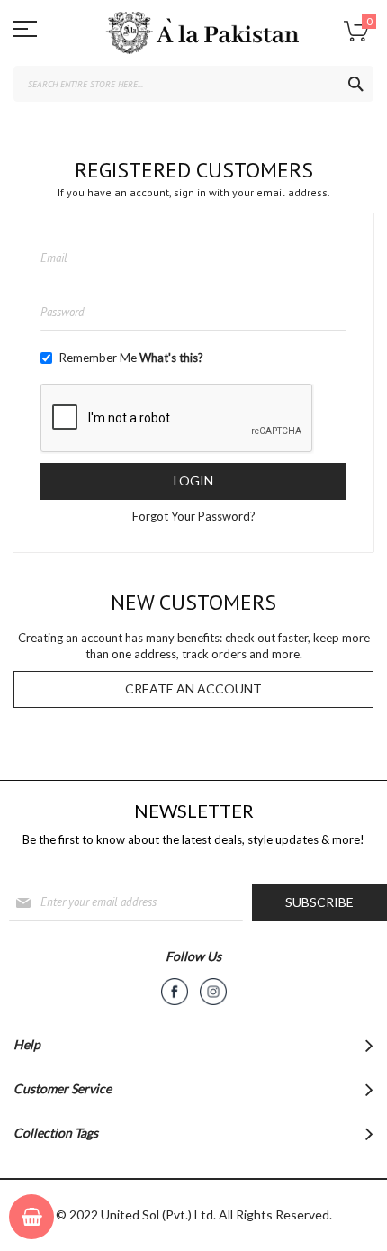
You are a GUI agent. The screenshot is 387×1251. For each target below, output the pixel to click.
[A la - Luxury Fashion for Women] (194, 37)
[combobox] (194, 84)
